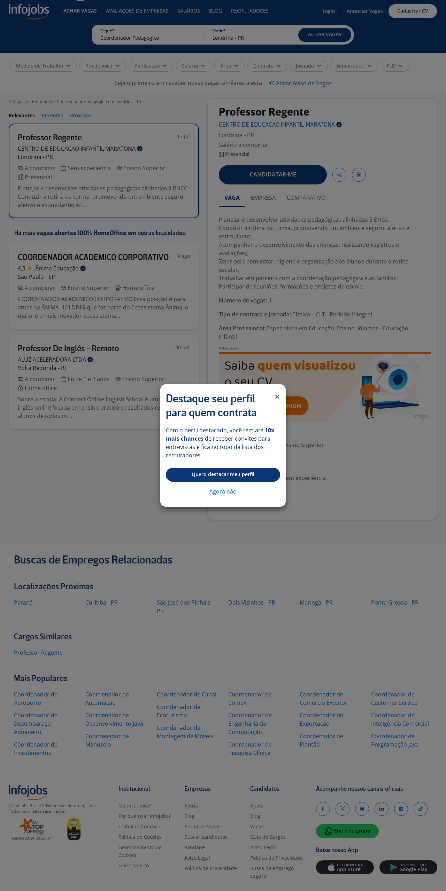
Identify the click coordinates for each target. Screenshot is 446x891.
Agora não (223, 491)
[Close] (277, 397)
